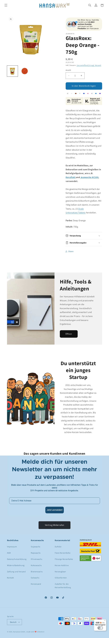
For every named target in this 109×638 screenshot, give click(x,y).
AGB (9, 553)
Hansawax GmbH (19, 632)
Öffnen (68, 333)
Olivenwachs (36, 559)
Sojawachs (35, 546)
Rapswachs (36, 553)
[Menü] (104, 621)
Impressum (12, 546)
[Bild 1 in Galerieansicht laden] (12, 71)
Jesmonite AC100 (89, 177)
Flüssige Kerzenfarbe (64, 559)
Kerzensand (36, 584)
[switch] (100, 628)
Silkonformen (61, 577)
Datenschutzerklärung (17, 559)
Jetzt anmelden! (54, 510)
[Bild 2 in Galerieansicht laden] (24, 71)
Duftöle (58, 546)
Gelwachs (35, 577)
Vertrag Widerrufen (54, 525)
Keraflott (71, 177)
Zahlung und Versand (16, 571)
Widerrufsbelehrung (15, 565)
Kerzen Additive (62, 565)
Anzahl (68, 70)
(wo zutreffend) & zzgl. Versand (89, 65)
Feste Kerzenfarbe (62, 553)
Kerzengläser (60, 571)
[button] (6, 5)
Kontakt (10, 577)
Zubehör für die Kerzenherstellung (63, 586)
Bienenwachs (37, 571)
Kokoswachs (36, 565)
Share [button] (70, 251)
